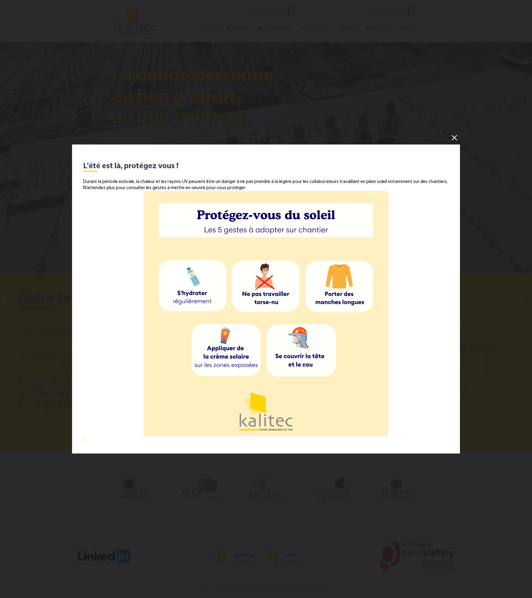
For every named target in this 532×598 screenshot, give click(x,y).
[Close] (454, 137)
